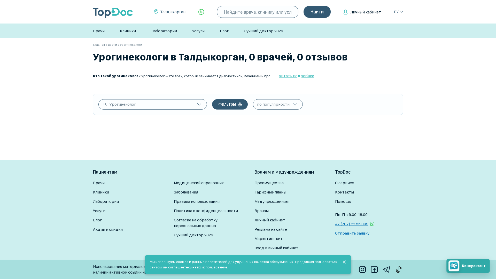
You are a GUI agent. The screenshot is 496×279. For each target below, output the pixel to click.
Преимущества (269, 182)
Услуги (198, 30)
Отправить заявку (352, 233)
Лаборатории (164, 30)
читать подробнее (296, 75)
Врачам (261, 210)
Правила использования (197, 201)
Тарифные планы (270, 192)
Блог (224, 30)
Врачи (99, 30)
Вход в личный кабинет (276, 247)
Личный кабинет (365, 12)
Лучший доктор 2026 (263, 30)
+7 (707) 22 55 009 (351, 223)
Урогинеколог (123, 104)
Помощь (343, 201)
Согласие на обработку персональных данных (196, 223)
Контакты (344, 192)
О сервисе (344, 182)
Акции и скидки (108, 229)
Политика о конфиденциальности (206, 210)
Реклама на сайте (270, 229)
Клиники (128, 30)
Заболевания (186, 192)
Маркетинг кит (268, 238)
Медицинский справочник (199, 182)
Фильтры (227, 104)
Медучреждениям (271, 201)
